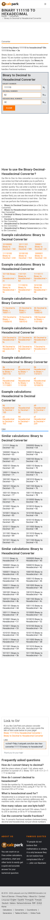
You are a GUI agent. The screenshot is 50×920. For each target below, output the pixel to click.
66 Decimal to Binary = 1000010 (40, 310)
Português (29, 900)
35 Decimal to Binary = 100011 (25, 310)
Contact (42, 896)
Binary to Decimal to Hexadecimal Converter (22, 18)
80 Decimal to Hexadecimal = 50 (40, 339)
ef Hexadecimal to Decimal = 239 (40, 420)
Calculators (7, 910)
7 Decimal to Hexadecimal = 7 (40, 348)
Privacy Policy (21, 896)
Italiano (13, 903)
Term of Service (8, 896)
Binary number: (10, 84)
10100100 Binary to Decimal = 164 (25, 255)
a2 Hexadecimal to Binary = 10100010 (40, 382)
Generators (7, 913)
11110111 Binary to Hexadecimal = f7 (40, 277)
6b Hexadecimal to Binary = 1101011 (40, 370)
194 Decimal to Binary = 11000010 (9, 319)
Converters (14, 16)
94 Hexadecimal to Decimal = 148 (24, 420)
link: (6, 740)
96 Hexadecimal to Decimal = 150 (8, 409)
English (14, 900)
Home (4, 16)
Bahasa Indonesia (24, 903)
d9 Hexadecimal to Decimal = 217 (40, 409)
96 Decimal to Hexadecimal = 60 (9, 348)
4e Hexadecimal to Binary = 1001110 (8, 370)
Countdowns (32, 910)
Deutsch (5, 903)
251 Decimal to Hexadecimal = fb (25, 339)
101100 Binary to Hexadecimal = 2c (9, 277)
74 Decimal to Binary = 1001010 (25, 319)
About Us (33, 896)
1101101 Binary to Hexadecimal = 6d (25, 277)
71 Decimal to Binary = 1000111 (9, 310)
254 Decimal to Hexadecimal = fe (9, 339)
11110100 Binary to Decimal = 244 (9, 255)
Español (21, 900)
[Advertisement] (25, 32)
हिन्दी (33, 903)
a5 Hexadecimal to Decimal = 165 (8, 420)
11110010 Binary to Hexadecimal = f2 (25, 288)
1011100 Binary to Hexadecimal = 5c (9, 288)
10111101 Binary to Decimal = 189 (25, 246)
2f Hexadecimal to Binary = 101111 (24, 370)
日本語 (39, 903)
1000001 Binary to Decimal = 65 (41, 255)
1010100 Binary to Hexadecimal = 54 (40, 288)
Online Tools (35, 913)
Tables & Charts (21, 913)
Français (38, 900)
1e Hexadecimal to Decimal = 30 (24, 409)
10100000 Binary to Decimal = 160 (9, 246)
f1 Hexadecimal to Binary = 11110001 (8, 382)
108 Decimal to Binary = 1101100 (39, 319)
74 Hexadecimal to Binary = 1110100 (24, 382)
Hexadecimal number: (12, 99)
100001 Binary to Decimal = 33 (41, 246)
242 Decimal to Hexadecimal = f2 (25, 348)
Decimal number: (10, 91)
